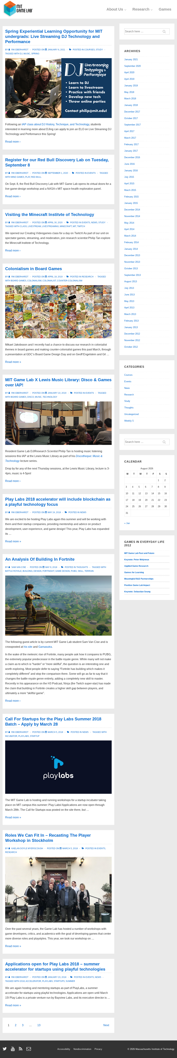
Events (91, 173)
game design (62, 571)
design (37, 571)
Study (99, 49)
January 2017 (131, 151)
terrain (89, 571)
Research (140, 9)
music (27, 53)
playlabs (23, 736)
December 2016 (132, 157)
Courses (89, 49)
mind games (17, 177)
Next (106, 1025)
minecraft (66, 226)
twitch (81, 226)
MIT (74, 226)
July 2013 (129, 288)
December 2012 (132, 333)
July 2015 (129, 177)
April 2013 (129, 307)
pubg (74, 571)
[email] (29, 1050)
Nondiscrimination (82, 1049)
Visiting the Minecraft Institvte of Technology (49, 214)
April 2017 (129, 131)
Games (165, 9)
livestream (34, 226)
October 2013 (131, 268)
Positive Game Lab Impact (137, 585)
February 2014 (131, 242)
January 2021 (131, 59)
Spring (35, 53)
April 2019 (129, 79)
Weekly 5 (129, 420)
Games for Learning (134, 572)
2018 (22, 981)
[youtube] (13, 1050)
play (27, 177)
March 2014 (130, 235)
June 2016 (129, 164)
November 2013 (132, 262)
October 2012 (131, 347)
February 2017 (131, 144)
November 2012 (132, 340)
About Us (114, 9)
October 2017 (131, 118)
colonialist (49, 280)
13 (38, 1025)
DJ (21, 53)
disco (30, 397)
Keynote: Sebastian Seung (137, 591)
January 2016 (131, 170)
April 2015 (129, 183)
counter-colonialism (69, 280)
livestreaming (50, 226)
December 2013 (132, 255)
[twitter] (5, 1050)
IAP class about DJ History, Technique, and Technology (55, 124)
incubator (11, 736)
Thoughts (82, 567)
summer (70, 981)
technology (50, 397)
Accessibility (63, 1049)
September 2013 (132, 275)
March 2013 (130, 314)
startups (59, 981)
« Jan (127, 523)
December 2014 (132, 209)
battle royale (13, 571)
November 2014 (132, 216)
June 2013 (129, 294)
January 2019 (131, 85)
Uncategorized (131, 414)
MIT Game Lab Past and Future (139, 553)
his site (28, 646)
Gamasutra (45, 646)
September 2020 (132, 66)
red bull (36, 177)
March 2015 (130, 190)
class (23, 226)
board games (18, 280)
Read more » (13, 361)
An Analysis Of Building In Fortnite (39, 559)
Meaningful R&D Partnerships (138, 579)
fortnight (48, 571)
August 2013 (130, 281)
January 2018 (131, 105)
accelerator (33, 981)
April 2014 (129, 229)
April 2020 (129, 72)
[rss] (21, 1050)
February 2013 (131, 320)
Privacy (98, 1049)
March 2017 (130, 138)
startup (34, 736)
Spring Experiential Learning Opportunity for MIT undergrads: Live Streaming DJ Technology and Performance (54, 36)
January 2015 (131, 203)
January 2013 (131, 327)
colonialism (34, 280)
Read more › (12, 141)
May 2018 (129, 92)
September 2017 (132, 124)
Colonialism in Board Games (33, 268)
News (94, 222)
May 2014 (129, 222)
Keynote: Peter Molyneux (136, 559)
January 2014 (131, 249)
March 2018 (130, 98)
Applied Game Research (136, 566)
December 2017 (132, 111)
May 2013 (129, 301)
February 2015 (131, 196)
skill (80, 571)
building (27, 571)
